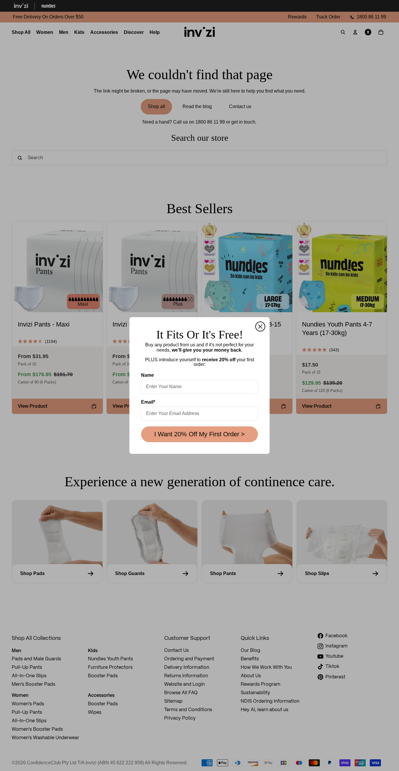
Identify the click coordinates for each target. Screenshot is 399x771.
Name (147, 375)
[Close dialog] (260, 326)
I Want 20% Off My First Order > (199, 434)
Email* (148, 402)
